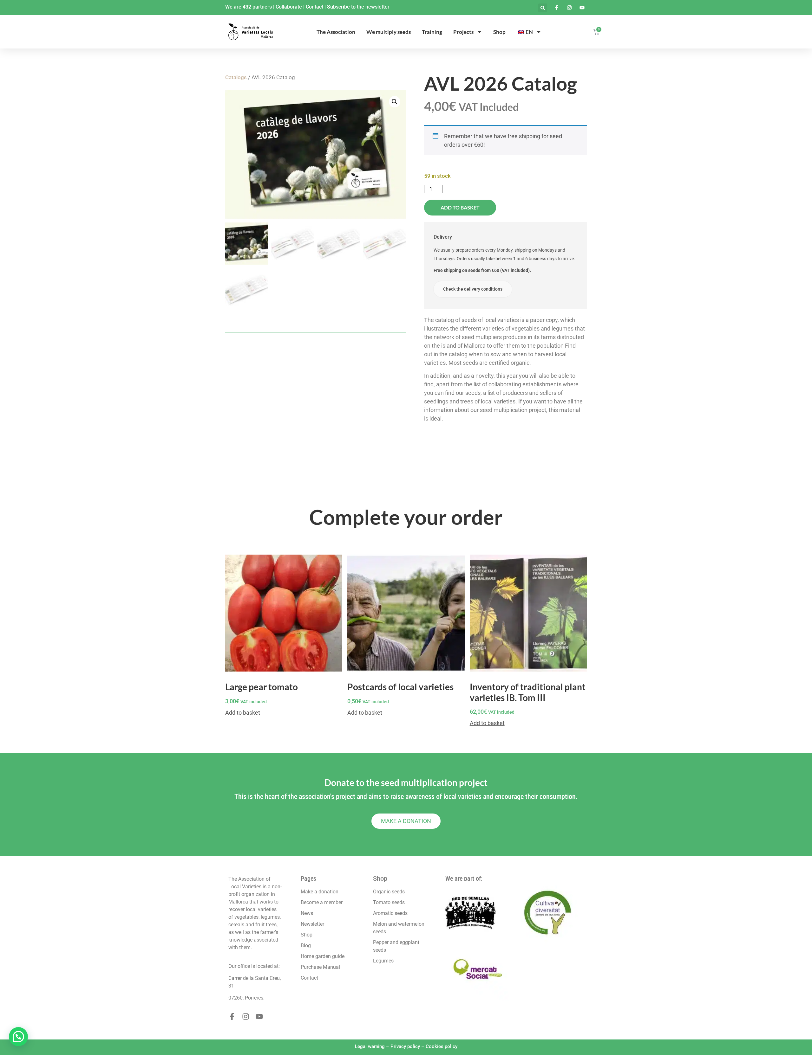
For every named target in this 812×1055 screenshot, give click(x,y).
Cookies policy (441, 1046)
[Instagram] (245, 1016)
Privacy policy (405, 1046)
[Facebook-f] (232, 1016)
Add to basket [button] (242, 713)
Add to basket (460, 207)
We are (234, 7)
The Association (336, 32)
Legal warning (370, 1046)
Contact (314, 7)
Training (432, 32)
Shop (499, 32)
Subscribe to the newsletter (358, 7)
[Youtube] (259, 1016)
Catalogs (236, 77)
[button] (542, 7)
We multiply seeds (388, 32)
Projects (463, 32)
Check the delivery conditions (472, 289)
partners (262, 7)
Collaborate (289, 7)
